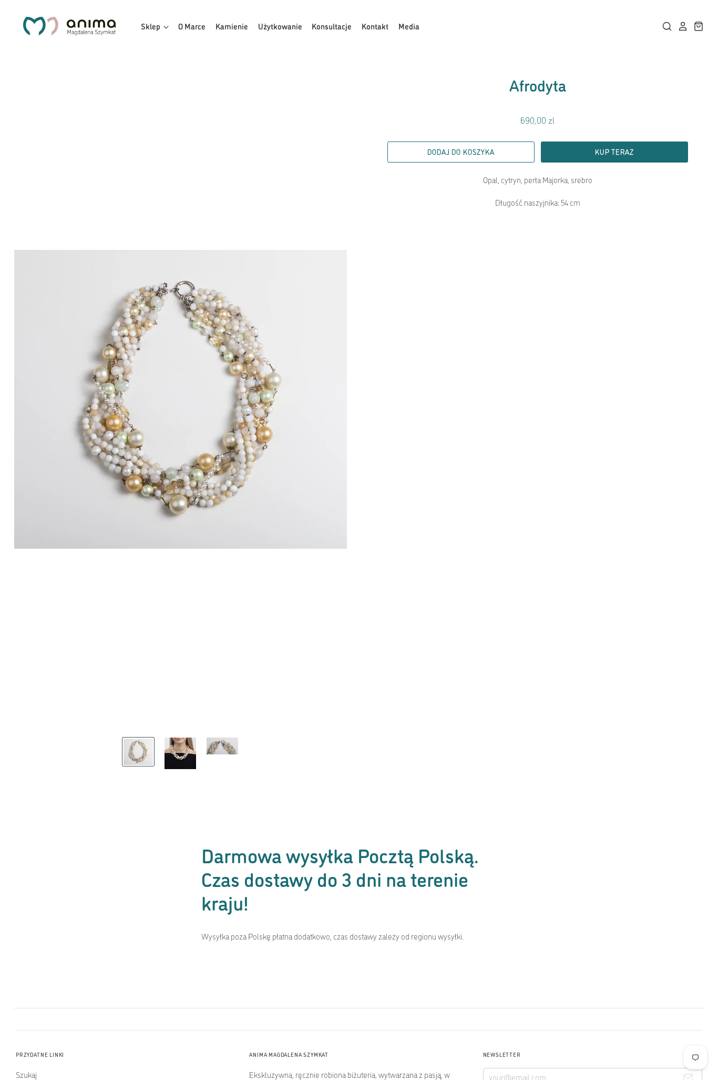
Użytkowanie (280, 26)
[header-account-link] (680, 26)
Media (408, 26)
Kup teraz (614, 151)
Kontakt (375, 26)
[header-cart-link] (696, 26)
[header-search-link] (664, 26)
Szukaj (26, 1074)
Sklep (151, 26)
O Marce (192, 26)
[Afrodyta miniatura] (138, 752)
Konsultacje (332, 26)
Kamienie (232, 26)
